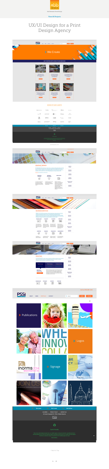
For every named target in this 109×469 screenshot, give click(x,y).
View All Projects (54, 16)
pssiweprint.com (54, 144)
